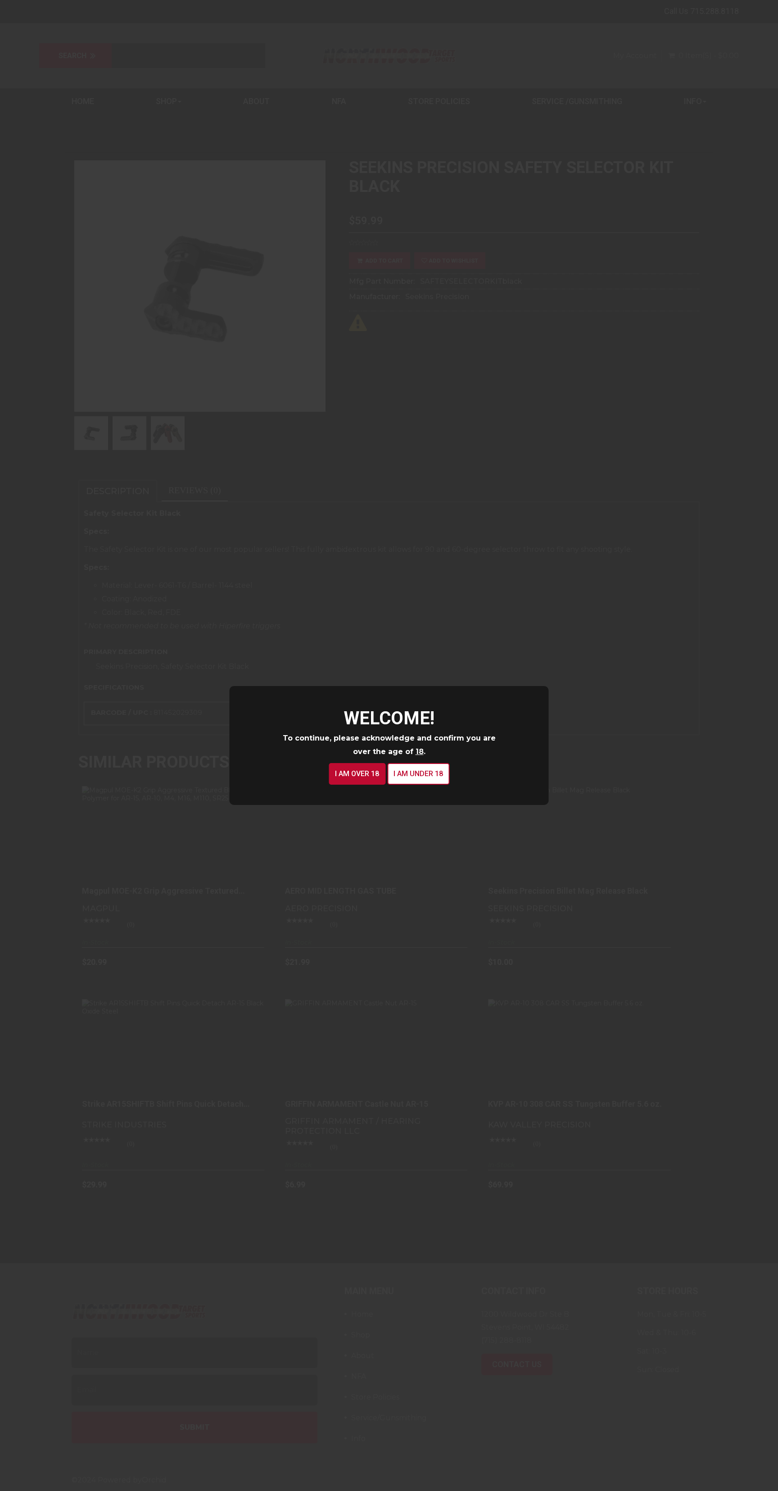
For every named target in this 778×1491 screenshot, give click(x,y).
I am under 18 (418, 773)
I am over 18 (357, 773)
